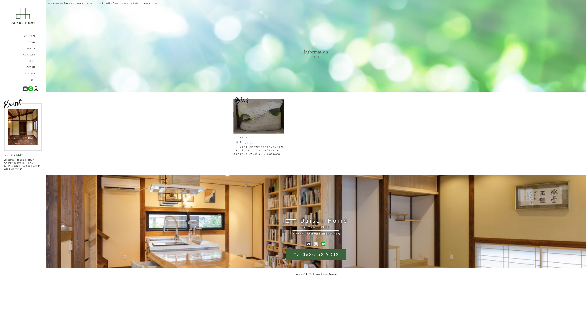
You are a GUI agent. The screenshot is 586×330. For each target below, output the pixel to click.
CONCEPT (30, 36)
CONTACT (30, 74)
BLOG (32, 61)
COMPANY (29, 55)
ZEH (33, 80)
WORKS (31, 49)
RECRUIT (30, 67)
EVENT (32, 42)
